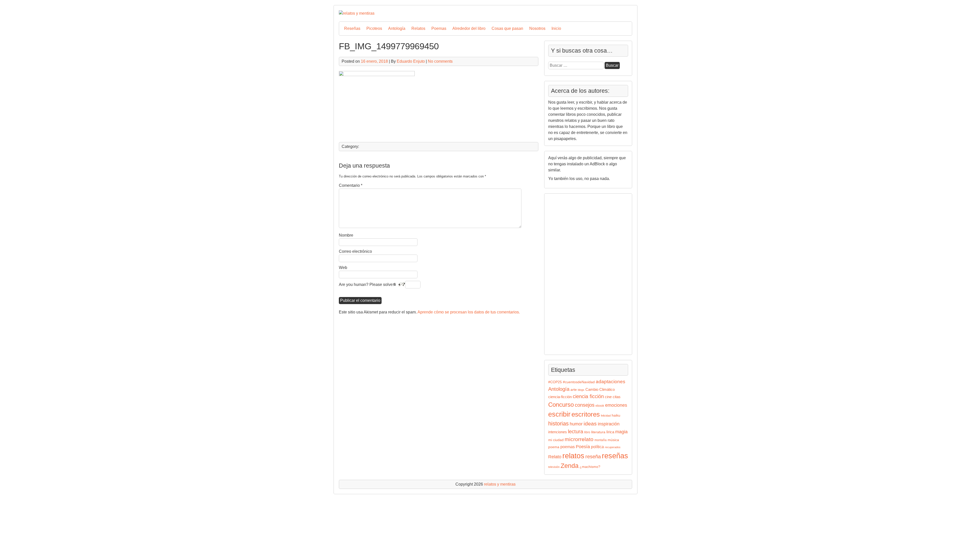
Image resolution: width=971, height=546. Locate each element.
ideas (590, 423)
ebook (599, 405)
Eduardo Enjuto (411, 61)
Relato (554, 456)
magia (621, 431)
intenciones (557, 432)
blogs (581, 389)
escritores (585, 414)
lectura (575, 431)
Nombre (346, 235)
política (597, 446)
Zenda (570, 465)
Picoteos (374, 28)
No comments (440, 61)
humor (576, 423)
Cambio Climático (600, 390)
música (613, 440)
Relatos (418, 28)
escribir (559, 414)
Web (343, 267)
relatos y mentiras (500, 484)
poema (553, 447)
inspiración (609, 423)
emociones (616, 405)
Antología (396, 28)
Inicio (556, 28)
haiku (616, 415)
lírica (610, 432)
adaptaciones (610, 381)
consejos (584, 405)
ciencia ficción (588, 396)
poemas (567, 446)
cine (608, 397)
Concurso (561, 404)
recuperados (613, 447)
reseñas (615, 456)
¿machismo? (590, 467)
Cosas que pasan (507, 28)
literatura (598, 432)
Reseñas (352, 28)
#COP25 (555, 382)
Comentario (350, 185)
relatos (573, 455)
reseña (593, 456)
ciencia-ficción (560, 397)
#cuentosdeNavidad (579, 382)
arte (573, 390)
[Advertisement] (563, 273)
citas (617, 397)
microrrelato (579, 439)
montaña (600, 440)
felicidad (606, 415)
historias (558, 423)
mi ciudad (556, 440)
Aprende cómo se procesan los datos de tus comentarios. (468, 312)
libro (587, 432)
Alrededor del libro (469, 28)
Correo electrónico (355, 251)
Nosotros (537, 28)
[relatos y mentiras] (356, 13)
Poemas (438, 28)
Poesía (583, 446)
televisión (554, 466)
